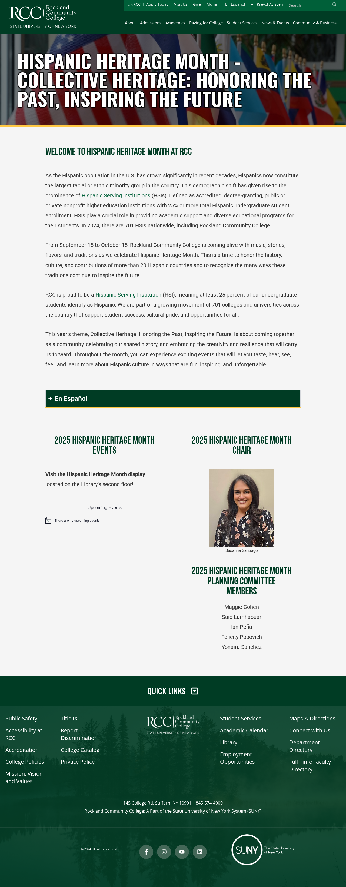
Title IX (69, 718)
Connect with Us (309, 730)
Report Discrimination (79, 734)
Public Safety (21, 718)
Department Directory (304, 746)
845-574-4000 (209, 803)
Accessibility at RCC (23, 734)
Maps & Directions (312, 718)
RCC (134, 4)
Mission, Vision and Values (24, 777)
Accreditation (22, 749)
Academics (175, 22)
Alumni (213, 4)
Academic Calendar (244, 730)
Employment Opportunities (237, 757)
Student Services (242, 22)
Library (228, 742)
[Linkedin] (200, 852)
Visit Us (180, 4)
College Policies (24, 761)
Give (197, 4)
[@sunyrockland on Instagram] (164, 852)
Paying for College (206, 22)
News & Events (275, 22)
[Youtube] (182, 852)
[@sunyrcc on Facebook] (146, 852)
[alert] (104, 520)
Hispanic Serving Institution (128, 294)
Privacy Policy (78, 761)
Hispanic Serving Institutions (116, 195)
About (130, 22)
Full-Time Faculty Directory (310, 765)
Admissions (150, 22)
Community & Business (315, 22)
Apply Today (157, 4)
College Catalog (80, 749)
